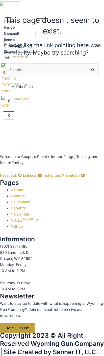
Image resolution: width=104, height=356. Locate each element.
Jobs (16, 57)
